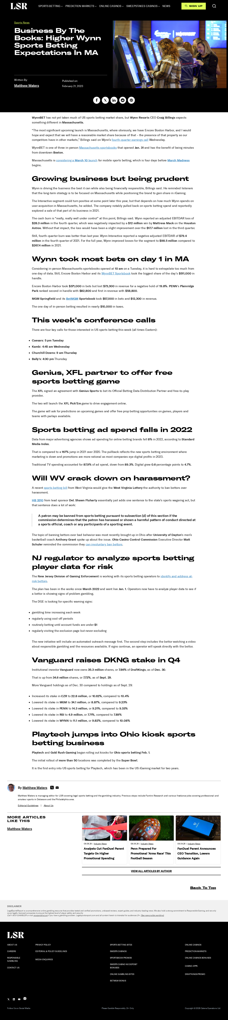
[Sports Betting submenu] (62, 6)
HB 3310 (37, 500)
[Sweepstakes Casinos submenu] (159, 6)
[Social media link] (96, 100)
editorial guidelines (28, 805)
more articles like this (26, 819)
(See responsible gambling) (152, 915)
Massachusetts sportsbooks (98, 148)
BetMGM (72, 299)
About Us (48, 805)
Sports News (22, 22)
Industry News (100, 844)
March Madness (178, 160)
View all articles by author (151, 871)
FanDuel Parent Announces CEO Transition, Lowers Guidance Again (196, 853)
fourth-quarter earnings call (130, 140)
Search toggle (214, 6)
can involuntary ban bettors (104, 544)
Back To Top (203, 888)
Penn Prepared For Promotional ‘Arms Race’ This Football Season (151, 853)
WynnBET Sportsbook (116, 273)
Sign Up (195, 6)
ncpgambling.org (40, 915)
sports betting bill (55, 488)
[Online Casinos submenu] (123, 6)
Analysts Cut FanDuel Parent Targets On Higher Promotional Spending (104, 853)
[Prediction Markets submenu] (96, 6)
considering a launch (76, 160)
